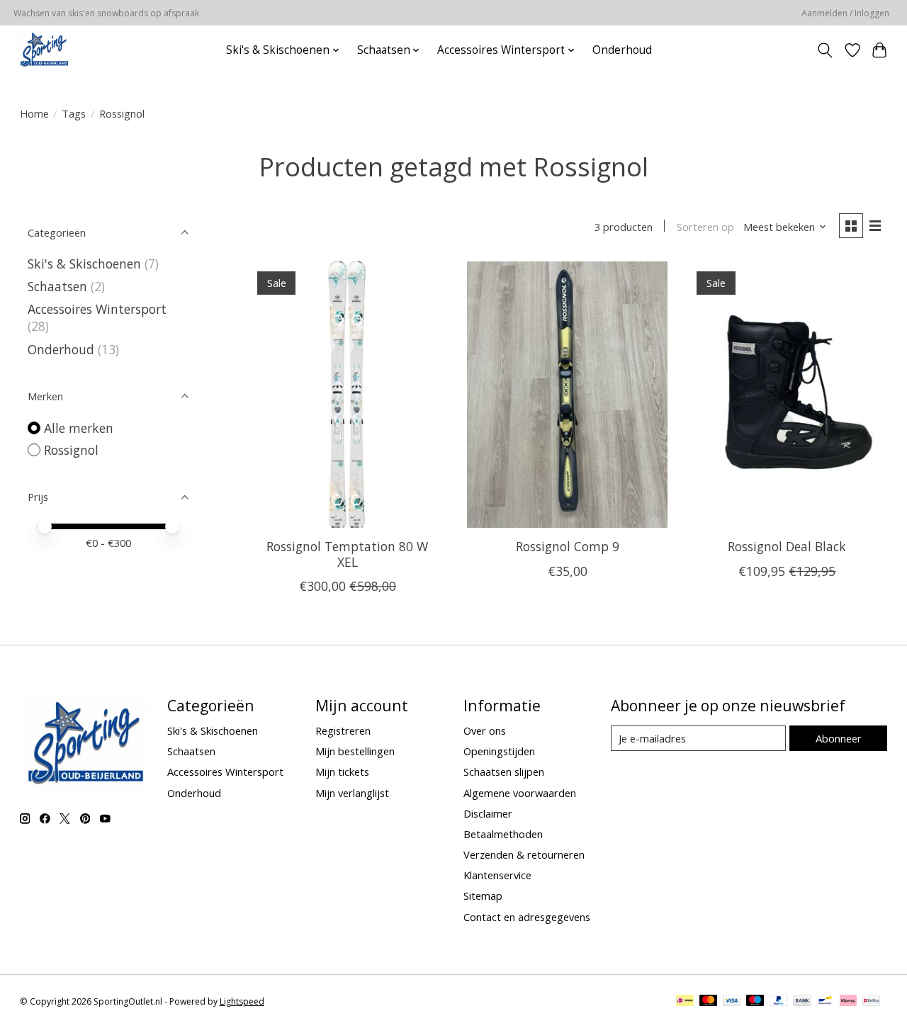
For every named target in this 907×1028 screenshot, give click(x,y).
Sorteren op (705, 227)
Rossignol (71, 449)
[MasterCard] (708, 1002)
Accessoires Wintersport (97, 308)
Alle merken (78, 427)
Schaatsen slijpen (503, 771)
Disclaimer (487, 813)
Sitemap (482, 895)
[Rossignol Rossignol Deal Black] (787, 394)
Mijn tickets (342, 771)
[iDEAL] (685, 1002)
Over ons (484, 730)
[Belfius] (871, 1002)
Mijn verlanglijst (352, 793)
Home (34, 113)
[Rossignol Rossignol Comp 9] (567, 394)
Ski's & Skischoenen (84, 263)
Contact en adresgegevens (526, 917)
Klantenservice (497, 875)
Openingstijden (499, 751)
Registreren (343, 730)
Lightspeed (242, 1001)
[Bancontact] (825, 1002)
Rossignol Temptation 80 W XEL (347, 554)
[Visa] (732, 1002)
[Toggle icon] (824, 50)
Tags (74, 113)
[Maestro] (755, 1002)
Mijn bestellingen (355, 751)
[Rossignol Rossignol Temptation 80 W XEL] (347, 394)
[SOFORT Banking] (848, 1002)
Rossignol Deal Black (787, 546)
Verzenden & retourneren (524, 854)
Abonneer (839, 738)
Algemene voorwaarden (519, 793)
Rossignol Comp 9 (567, 546)
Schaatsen (57, 286)
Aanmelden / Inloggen (845, 13)
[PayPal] (779, 1002)
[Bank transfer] (802, 1002)
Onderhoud (622, 50)
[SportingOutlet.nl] (43, 49)
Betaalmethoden (503, 834)
